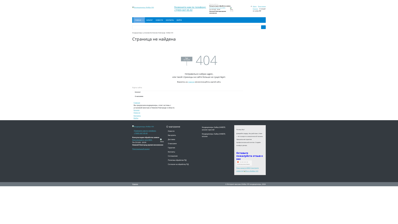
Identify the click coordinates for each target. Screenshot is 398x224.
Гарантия (171, 147)
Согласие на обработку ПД (178, 164)
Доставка (171, 139)
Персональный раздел (141, 149)
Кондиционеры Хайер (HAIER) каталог (213, 135)
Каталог (137, 110)
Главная (137, 103)
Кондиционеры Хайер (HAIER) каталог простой (213, 128)
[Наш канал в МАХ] (251, 171)
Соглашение (173, 156)
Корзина (255, 9)
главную (191, 82)
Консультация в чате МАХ (217, 8)
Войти (255, 6)
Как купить (172, 135)
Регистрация (262, 6)
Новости (137, 112)
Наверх (135, 184)
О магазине (172, 143)
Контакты (137, 115)
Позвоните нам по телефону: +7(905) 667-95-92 (190, 9)
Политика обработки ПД (177, 160)
